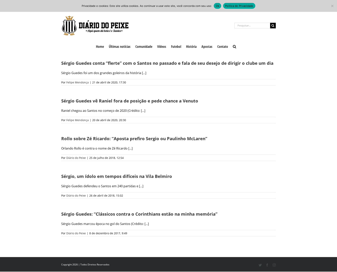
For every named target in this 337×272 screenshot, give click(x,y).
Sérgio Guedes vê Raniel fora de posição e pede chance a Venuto (129, 101)
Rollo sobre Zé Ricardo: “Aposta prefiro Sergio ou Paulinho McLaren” (134, 138)
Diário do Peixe (76, 158)
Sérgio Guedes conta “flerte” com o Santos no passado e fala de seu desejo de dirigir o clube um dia (167, 63)
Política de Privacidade (239, 5)
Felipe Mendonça (77, 82)
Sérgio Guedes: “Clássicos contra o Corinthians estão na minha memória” (139, 214)
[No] (332, 6)
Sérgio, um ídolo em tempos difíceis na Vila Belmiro (116, 176)
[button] (234, 46)
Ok (217, 5)
